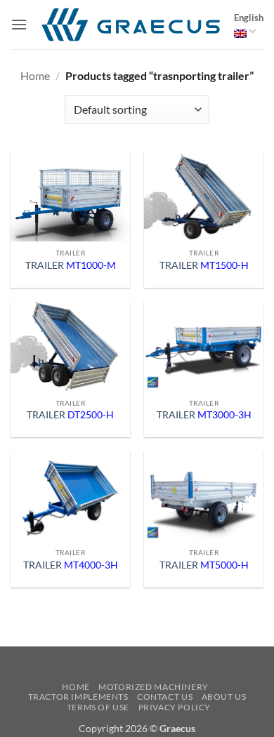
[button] (19, 24)
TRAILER (70, 265)
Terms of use (98, 707)
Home (35, 75)
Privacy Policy (174, 707)
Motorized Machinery (153, 687)
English (248, 17)
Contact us (165, 696)
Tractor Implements (78, 696)
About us (224, 696)
